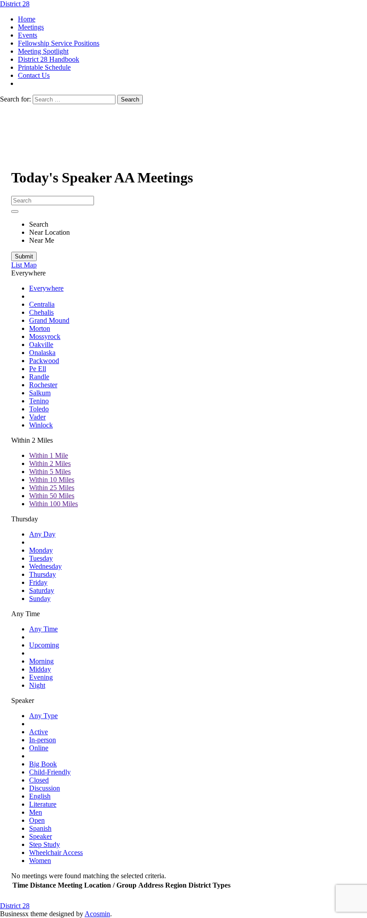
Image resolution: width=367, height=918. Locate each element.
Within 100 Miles (53, 504)
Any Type (43, 715)
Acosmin (97, 914)
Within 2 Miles (50, 463)
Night (37, 685)
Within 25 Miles (51, 487)
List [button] (17, 265)
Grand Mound (49, 320)
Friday (38, 582)
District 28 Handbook (48, 59)
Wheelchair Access (56, 852)
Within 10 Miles (51, 479)
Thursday (42, 574)
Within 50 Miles (51, 495)
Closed (39, 780)
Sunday (40, 598)
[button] (28, 273)
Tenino (39, 401)
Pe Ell (37, 368)
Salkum (40, 393)
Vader (37, 417)
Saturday (41, 590)
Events (27, 35)
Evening (41, 677)
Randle (39, 377)
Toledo (39, 409)
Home (26, 19)
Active (38, 732)
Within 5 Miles (50, 471)
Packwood (44, 360)
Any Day (42, 534)
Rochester (43, 385)
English (40, 796)
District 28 (15, 4)
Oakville (41, 344)
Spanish (40, 828)
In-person (42, 740)
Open (37, 820)
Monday (41, 550)
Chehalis (41, 312)
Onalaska (42, 352)
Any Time (43, 629)
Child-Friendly (50, 772)
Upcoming (44, 645)
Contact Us (34, 75)
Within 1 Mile (48, 455)
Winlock (41, 425)
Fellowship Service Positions (58, 43)
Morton (39, 328)
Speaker (40, 836)
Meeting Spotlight (43, 51)
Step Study (44, 844)
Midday (40, 669)
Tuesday (41, 558)
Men (35, 812)
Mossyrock (44, 336)
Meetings (31, 27)
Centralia (42, 304)
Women (40, 860)
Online (38, 748)
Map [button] (30, 265)
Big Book (43, 764)
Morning (41, 661)
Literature (42, 804)
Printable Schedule (44, 67)
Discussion (44, 788)
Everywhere (46, 288)
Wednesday (45, 566)
